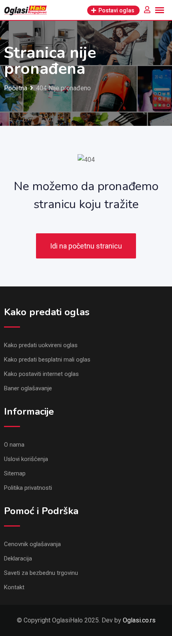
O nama (14, 444)
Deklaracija (18, 558)
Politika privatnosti (28, 487)
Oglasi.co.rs (139, 620)
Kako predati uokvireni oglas (41, 345)
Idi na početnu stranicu (86, 246)
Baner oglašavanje (28, 388)
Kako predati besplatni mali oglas (47, 359)
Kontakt (14, 587)
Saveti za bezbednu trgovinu (41, 572)
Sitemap (15, 473)
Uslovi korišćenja (26, 459)
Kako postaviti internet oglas (41, 374)
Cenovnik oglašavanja (32, 544)
